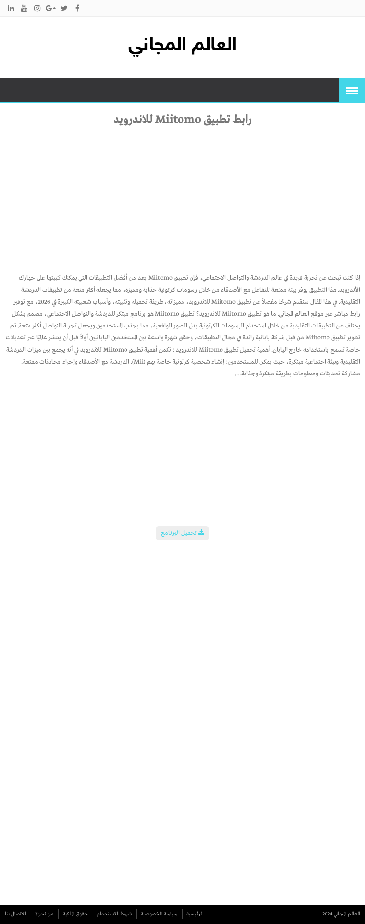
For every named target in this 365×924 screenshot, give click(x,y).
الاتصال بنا (15, 914)
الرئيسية (194, 914)
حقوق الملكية (75, 914)
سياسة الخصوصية (159, 914)
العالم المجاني (182, 46)
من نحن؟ (44, 914)
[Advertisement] (182, 193)
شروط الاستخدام (114, 914)
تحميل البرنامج (179, 533)
